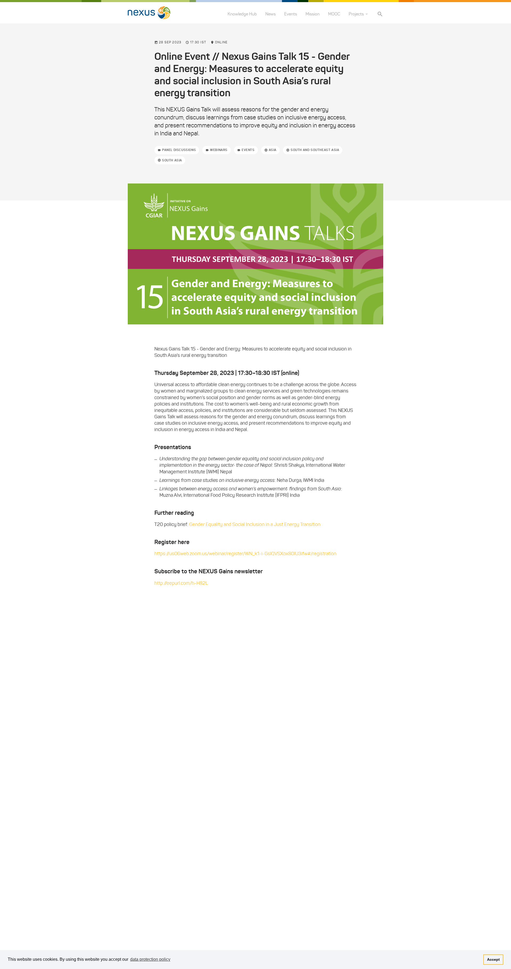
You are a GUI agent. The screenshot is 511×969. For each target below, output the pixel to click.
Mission (313, 13)
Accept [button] (493, 959)
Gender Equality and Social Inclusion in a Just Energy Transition (254, 524)
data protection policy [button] (150, 959)
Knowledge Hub (242, 13)
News (270, 13)
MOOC (334, 13)
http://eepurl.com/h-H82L (181, 583)
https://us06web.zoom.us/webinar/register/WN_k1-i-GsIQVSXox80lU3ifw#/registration (245, 554)
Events (290, 13)
